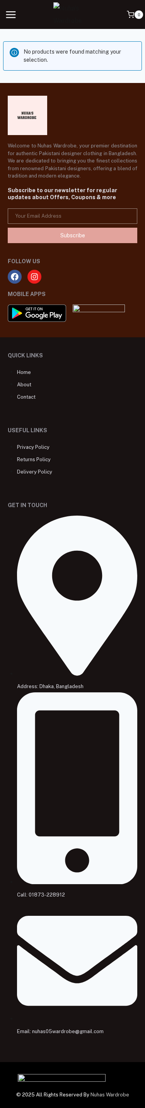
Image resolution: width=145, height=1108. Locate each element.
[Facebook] (15, 277)
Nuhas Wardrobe (109, 1095)
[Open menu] (11, 14)
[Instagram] (34, 277)
